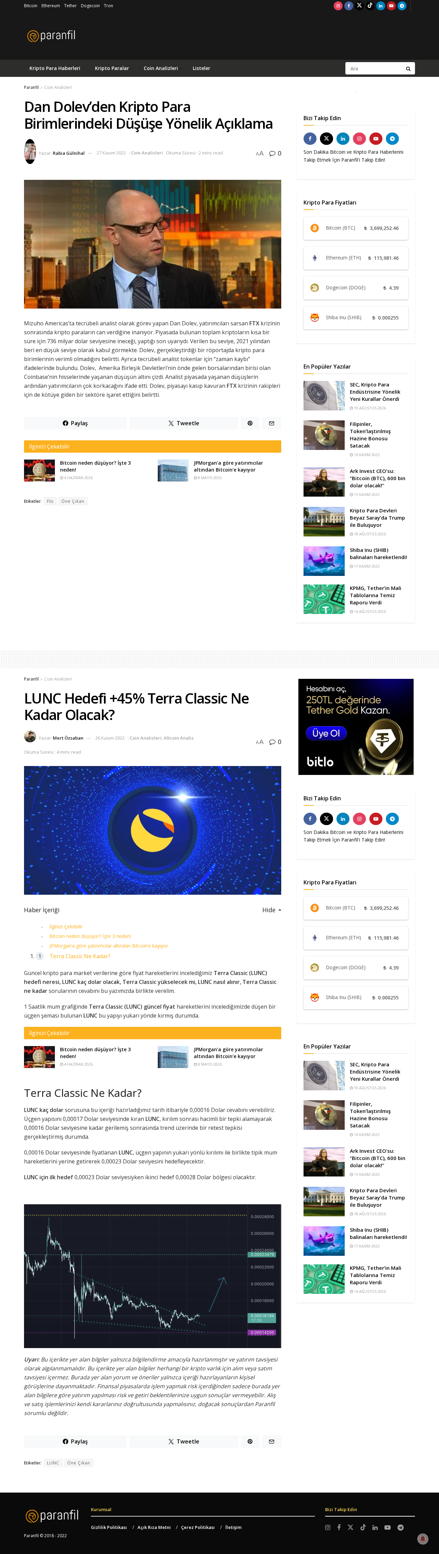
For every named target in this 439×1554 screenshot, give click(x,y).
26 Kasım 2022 (109, 738)
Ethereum (50, 6)
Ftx (50, 501)
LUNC (53, 1463)
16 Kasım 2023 (366, 454)
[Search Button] (409, 68)
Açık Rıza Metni (154, 1527)
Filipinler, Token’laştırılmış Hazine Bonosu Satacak (370, 434)
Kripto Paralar (112, 68)
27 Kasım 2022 (111, 153)
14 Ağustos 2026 (369, 611)
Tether (70, 6)
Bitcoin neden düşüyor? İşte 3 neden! (90, 936)
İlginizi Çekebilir (66, 926)
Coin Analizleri (161, 68)
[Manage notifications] (422, 1538)
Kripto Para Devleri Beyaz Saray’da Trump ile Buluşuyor (377, 517)
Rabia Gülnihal (69, 153)
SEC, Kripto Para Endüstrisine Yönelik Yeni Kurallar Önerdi (375, 391)
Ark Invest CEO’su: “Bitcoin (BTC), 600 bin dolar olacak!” (377, 478)
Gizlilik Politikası (109, 1527)
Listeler (201, 68)
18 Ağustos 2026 (369, 533)
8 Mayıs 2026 (209, 477)
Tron (108, 6)
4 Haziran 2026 (78, 477)
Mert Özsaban (68, 738)
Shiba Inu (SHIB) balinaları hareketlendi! (378, 553)
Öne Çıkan (72, 501)
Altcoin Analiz (179, 738)
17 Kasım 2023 (366, 566)
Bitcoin (30, 6)
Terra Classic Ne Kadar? (79, 956)
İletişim (233, 1527)
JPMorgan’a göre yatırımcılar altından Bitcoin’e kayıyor (228, 466)
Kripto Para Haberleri (54, 68)
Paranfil (31, 87)
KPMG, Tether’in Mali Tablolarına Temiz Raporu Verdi (375, 595)
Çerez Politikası (198, 1527)
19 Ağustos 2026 (369, 407)
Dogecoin (90, 6)
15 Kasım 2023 (366, 494)
